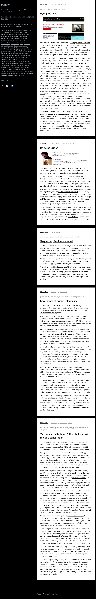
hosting (8, 53)
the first (65, 269)
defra (21, 44)
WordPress (55, 594)
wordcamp (21, 73)
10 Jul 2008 (44, 232)
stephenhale (25, 67)
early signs (44, 108)
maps (2, 57)
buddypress (21, 34)
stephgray (4, 69)
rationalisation (5, 65)
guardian (21, 52)
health (3, 53)
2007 (31, 17)
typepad (3, 73)
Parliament (79, 480)
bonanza (16, 32)
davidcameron (15, 44)
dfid (2, 46)
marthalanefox (9, 57)
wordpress (4, 75)
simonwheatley (24, 65)
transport (20, 71)
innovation (14, 53)
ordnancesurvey (6, 61)
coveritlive (22, 40)
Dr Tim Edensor (77, 336)
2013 (6, 17)
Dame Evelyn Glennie (83, 194)
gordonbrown (28, 50)
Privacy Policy (5, 80)
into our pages (75, 534)
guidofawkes (28, 52)
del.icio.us (53, 518)
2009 (23, 17)
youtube (21, 75)
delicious (51, 428)
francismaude (5, 50)
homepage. (47, 536)
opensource (22, 59)
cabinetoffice (5, 36)
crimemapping (5, 42)
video (8, 73)
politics (3, 26)
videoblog (74, 297)
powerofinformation (12, 63)
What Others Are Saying (80, 380)
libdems (11, 55)
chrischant (23, 36)
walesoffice (14, 73)
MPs (28, 57)
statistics (17, 67)
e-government (25, 24)
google (21, 50)
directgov (7, 46)
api (2, 30)
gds (17, 50)
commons (24, 38)
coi (9, 38)
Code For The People (7, 24)
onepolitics (14, 59)
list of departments (79, 478)
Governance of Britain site (66, 267)
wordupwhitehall (13, 75)
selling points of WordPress (80, 43)
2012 (10, 17)
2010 (19, 17)
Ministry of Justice (80, 310)
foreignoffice (25, 48)
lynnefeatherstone (25, 55)
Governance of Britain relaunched (59, 301)
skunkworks (4, 67)
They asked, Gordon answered (56, 241)
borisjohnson (24, 32)
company (17, 24)
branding (4, 34)
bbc (31, 30)
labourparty (4, 55)
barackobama (12, 30)
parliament (20, 61)
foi (20, 48)
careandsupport (14, 36)
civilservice (4, 38)
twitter (31, 71)
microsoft (24, 57)
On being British (49, 148)
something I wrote (58, 487)
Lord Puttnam (73, 217)
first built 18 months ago (63, 78)
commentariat (15, 38)
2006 (2, 19)
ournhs (14, 61)
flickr (17, 48)
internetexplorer (23, 53)
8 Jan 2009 (43, 143)
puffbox (28, 63)
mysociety (4, 59)
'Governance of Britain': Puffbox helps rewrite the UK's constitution (65, 436)
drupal (25, 46)
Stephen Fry (71, 168)
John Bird (60, 334)
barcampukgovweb (23, 30)
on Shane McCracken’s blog (58, 357)
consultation (14, 40)
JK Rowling (83, 168)
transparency (13, 71)
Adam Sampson (82, 334)
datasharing (20, 42)
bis (2, 32)
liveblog (17, 55)
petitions (27, 61)
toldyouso (17, 69)
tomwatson (4, 71)
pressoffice (22, 63)
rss (18, 65)
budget (28, 34)
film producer (56, 171)
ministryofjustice (68, 237)
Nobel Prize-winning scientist (76, 171)
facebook (12, 48)
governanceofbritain (7, 52)
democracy (27, 44)
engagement (5, 48)
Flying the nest (48, 13)
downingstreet (18, 46)
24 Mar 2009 (44, 4)
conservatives (5, 40)
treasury (26, 71)
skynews (11, 67)
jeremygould (73, 428)
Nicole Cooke (48, 197)
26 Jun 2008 (44, 292)
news (31, 24)
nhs (9, 59)
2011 (15, 17)
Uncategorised (18, 26)
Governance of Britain (48, 66)
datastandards (5, 44)
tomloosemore (25, 69)
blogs (11, 32)
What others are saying (76, 516)
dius (11, 46)
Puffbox (5, 4)
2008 (27, 17)
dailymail (13, 42)
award (6, 30)
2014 (2, 17)
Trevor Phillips (69, 194)
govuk (16, 52)
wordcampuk (29, 73)
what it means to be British (68, 192)
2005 (6, 19)
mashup (17, 57)
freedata (12, 50)
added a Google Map (55, 367)
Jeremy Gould (45, 445)
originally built (55, 316)
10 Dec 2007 (44, 423)
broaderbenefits (12, 34)
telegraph (11, 69)
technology (9, 26)
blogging (6, 32)
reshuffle (13, 65)
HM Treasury (61, 483)
